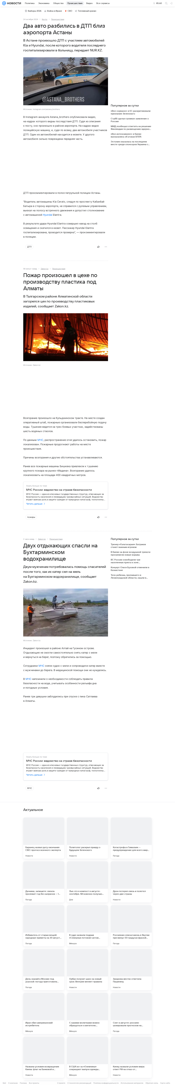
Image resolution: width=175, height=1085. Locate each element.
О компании (13, 1083)
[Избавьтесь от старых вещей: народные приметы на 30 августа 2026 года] (43, 925)
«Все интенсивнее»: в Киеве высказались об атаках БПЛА (126, 135)
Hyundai (47, 214)
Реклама (23, 1083)
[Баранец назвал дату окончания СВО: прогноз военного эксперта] (43, 838)
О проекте (61, 1083)
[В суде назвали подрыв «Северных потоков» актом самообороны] (87, 925)
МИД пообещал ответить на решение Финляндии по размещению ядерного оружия (131, 127)
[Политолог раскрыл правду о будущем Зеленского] (87, 838)
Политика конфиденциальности (106, 1083)
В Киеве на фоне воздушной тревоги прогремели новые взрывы (130, 553)
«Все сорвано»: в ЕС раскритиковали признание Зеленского (131, 112)
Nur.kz (44, 19)
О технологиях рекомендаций (79, 1083)
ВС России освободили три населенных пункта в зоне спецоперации (125, 561)
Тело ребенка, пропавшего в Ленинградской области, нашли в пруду (128, 576)
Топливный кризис (87, 11)
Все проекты (34, 1083)
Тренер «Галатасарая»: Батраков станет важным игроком (128, 545)
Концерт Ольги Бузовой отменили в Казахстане (130, 568)
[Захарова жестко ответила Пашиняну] (131, 969)
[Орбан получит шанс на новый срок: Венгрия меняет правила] (87, 969)
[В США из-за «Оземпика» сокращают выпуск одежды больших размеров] (87, 1057)
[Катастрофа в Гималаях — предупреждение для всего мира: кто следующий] (131, 838)
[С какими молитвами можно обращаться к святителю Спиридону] (87, 1013)
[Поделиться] (98, 247)
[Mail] (4, 3)
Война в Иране (54, 11)
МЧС (40, 439)
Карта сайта (165, 1083)
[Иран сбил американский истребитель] (43, 1013)
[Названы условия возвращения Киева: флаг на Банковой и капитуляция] (43, 1057)
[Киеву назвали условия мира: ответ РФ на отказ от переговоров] (131, 1057)
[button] (65, 81)
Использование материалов (132, 1083)
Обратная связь (151, 1083)
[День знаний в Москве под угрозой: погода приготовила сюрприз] (43, 969)
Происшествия (57, 19)
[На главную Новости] (13, 3)
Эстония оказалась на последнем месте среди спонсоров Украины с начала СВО (129, 143)
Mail (4, 1083)
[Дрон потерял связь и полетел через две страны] (131, 881)
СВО (70, 11)
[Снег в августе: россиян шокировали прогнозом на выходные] (131, 1013)
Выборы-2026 (34, 11)
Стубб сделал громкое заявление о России (130, 120)
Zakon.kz (44, 269)
